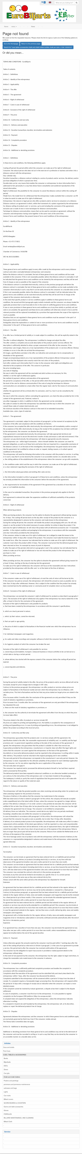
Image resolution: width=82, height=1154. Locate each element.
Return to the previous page (30, 44)
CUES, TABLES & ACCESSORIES (14, 1055)
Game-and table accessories (13, 1107)
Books (6, 1058)
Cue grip (7, 1073)
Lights (6, 1092)
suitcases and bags (10, 1088)
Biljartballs (7, 1062)
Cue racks (7, 1095)
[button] (50, 2)
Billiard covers (8, 1099)
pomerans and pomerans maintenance (17, 1084)
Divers (6, 1069)
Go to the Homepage (11, 44)
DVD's (6, 1066)
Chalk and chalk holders (12, 1077)
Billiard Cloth (8, 1121)
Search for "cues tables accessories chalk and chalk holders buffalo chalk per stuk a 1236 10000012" (38, 47)
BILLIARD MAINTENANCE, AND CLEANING (19, 1118)
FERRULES (8, 1114)
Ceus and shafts (8, 1047)
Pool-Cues (6, 1051)
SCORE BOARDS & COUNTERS (15, 1103)
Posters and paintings (11, 1081)
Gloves (6, 1110)
